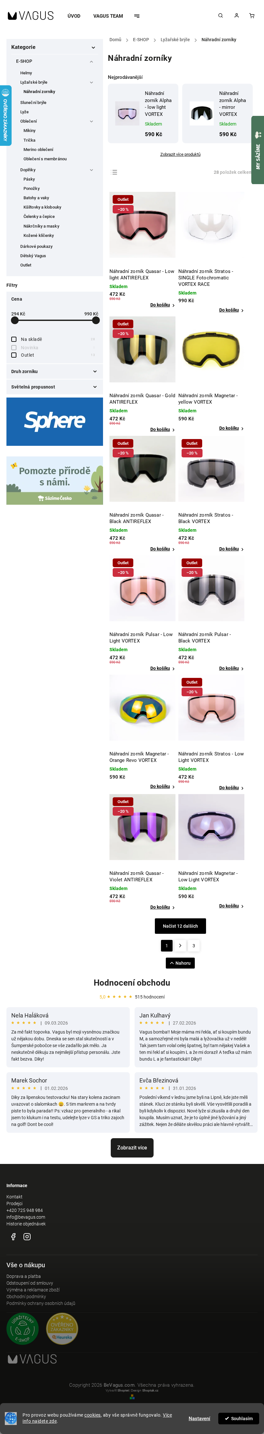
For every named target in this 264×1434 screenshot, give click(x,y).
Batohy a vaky (36, 197)
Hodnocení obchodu (132, 983)
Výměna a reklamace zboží (33, 1289)
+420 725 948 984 (24, 1210)
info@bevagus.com (25, 1217)
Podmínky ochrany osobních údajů (40, 1303)
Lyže (24, 111)
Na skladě (58, 339)
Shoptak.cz (150, 1390)
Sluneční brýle (33, 102)
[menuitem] (77, 16)
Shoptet (123, 1390)
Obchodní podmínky (26, 1296)
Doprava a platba (23, 1276)
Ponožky (32, 188)
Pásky (29, 179)
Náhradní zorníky (39, 91)
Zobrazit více (132, 1148)
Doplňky (27, 169)
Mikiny (30, 130)
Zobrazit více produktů (180, 154)
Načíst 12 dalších (180, 926)
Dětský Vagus (33, 255)
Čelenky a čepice (39, 216)
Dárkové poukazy (36, 246)
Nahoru (183, 963)
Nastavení (199, 1418)
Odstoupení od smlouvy (29, 1283)
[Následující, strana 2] (180, 945)
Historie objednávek (26, 1223)
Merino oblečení (38, 149)
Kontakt (14, 1196)
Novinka (58, 347)
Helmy (26, 72)
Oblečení (28, 121)
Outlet (26, 265)
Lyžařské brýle (33, 82)
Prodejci (14, 1203)
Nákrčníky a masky (41, 226)
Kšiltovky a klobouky (42, 207)
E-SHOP (24, 61)
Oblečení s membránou (45, 158)
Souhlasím (242, 1418)
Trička (30, 140)
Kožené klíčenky (39, 235)
